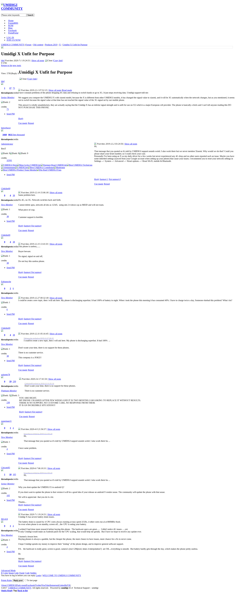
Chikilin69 (5, 188)
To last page (32, 580)
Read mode (67, 90)
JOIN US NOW (14, 40)
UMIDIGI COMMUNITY (12, 45)
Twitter (38, 585)
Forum (13, 23)
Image (11, 573)
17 (10, 88)
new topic (17, 65)
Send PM (11, 114)
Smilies (33, 573)
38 (14, 195)
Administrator (7, 144)
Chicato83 (5, 467)
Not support (115, 179)
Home (11, 20)
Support (104, 179)
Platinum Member (9, 391)
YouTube (46, 585)
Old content (38, 45)
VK (68, 585)
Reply (20, 118)
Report (31, 123)
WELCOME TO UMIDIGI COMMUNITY (61, 575)
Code (27, 573)
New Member (7, 205)
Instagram (54, 585)
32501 (9, 160)
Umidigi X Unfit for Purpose (75, 45)
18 (10, 474)
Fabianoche (6, 281)
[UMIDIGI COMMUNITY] (15, 8)
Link (16, 573)
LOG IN (10, 37)
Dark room (21, 585)
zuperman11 (6, 421)
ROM (10, 25)
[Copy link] (58, 60)
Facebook (12, 30)
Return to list (6, 65)
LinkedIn (63, 585)
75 (14, 88)
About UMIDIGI (8, 585)
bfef (3, 60)
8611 (10, 135)
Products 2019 (51, 45)
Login (38, 575)
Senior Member (7, 97)
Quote (21, 573)
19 (10, 381)
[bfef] (2, 47)
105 (14, 474)
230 (14, 381)
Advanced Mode (8, 570)
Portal (13, 33)
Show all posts (38, 60)
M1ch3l (4, 519)
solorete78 (5, 374)
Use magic (22, 123)
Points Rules (6, 580)
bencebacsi (6, 128)
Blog (10, 28)
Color (5, 573)
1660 (4, 135)
